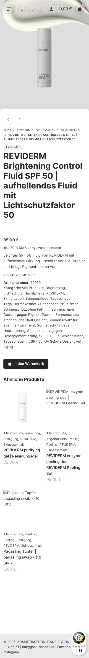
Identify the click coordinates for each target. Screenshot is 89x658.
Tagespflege (60, 298)
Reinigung (32, 433)
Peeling (74, 439)
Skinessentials (13, 444)
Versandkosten (49, 248)
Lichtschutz (13, 293)
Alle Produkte (33, 288)
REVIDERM (55, 293)
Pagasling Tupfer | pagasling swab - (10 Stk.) (22, 557)
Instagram (11, 652)
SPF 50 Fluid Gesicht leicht (61, 336)
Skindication (13, 298)
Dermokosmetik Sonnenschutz (38, 304)
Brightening (55, 288)
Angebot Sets (56, 439)
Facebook (65, 647)
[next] (19, 119)
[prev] (8, 119)
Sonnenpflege (37, 298)
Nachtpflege (34, 293)
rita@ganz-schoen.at (38, 647)
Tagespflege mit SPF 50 (22, 341)
